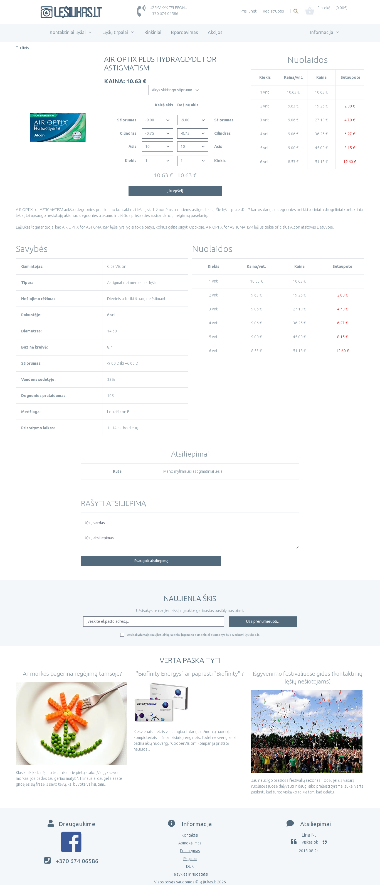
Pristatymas (190, 851)
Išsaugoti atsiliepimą (151, 560)
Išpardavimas (184, 32)
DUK (190, 866)
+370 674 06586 (164, 13)
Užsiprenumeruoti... (263, 621)
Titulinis (22, 48)
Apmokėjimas (189, 843)
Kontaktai (190, 835)
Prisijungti (248, 11)
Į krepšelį (175, 190)
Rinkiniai (152, 32)
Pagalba (190, 858)
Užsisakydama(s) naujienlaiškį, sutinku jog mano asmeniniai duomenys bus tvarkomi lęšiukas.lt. (193, 634)
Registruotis (273, 11)
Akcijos (215, 32)
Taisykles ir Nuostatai (190, 874)
